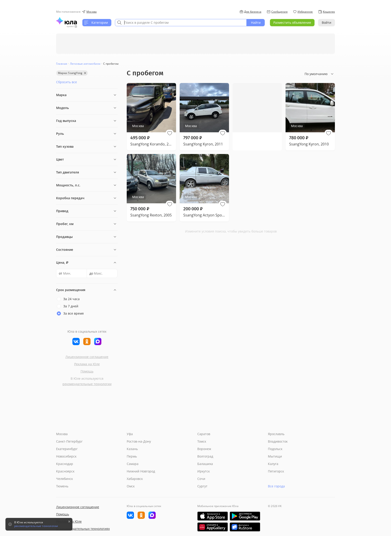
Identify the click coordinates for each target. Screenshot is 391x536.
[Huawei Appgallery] (212, 526)
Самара (132, 464)
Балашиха (205, 464)
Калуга (273, 464)
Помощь (87, 371)
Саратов (203, 434)
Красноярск (65, 471)
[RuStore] (245, 526)
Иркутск (203, 471)
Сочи (201, 479)
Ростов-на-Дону (139, 441)
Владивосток (278, 441)
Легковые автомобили (85, 64)
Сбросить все (66, 82)
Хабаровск (135, 479)
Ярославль (276, 434)
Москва (62, 434)
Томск (201, 441)
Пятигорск (276, 471)
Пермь (132, 456)
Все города (276, 486)
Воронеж (204, 449)
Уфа (130, 434)
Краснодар (64, 464)
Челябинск (64, 479)
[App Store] (212, 516)
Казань (132, 449)
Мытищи (275, 456)
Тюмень (62, 486)
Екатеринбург (67, 449)
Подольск (275, 449)
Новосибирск (66, 456)
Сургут (202, 486)
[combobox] (181, 22)
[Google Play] (245, 516)
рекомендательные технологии (87, 384)
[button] (169, 133)
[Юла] (66, 20)
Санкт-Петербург (69, 441)
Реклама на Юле (87, 364)
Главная (61, 64)
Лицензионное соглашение (86, 357)
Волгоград (205, 456)
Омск (131, 486)
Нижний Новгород (141, 471)
